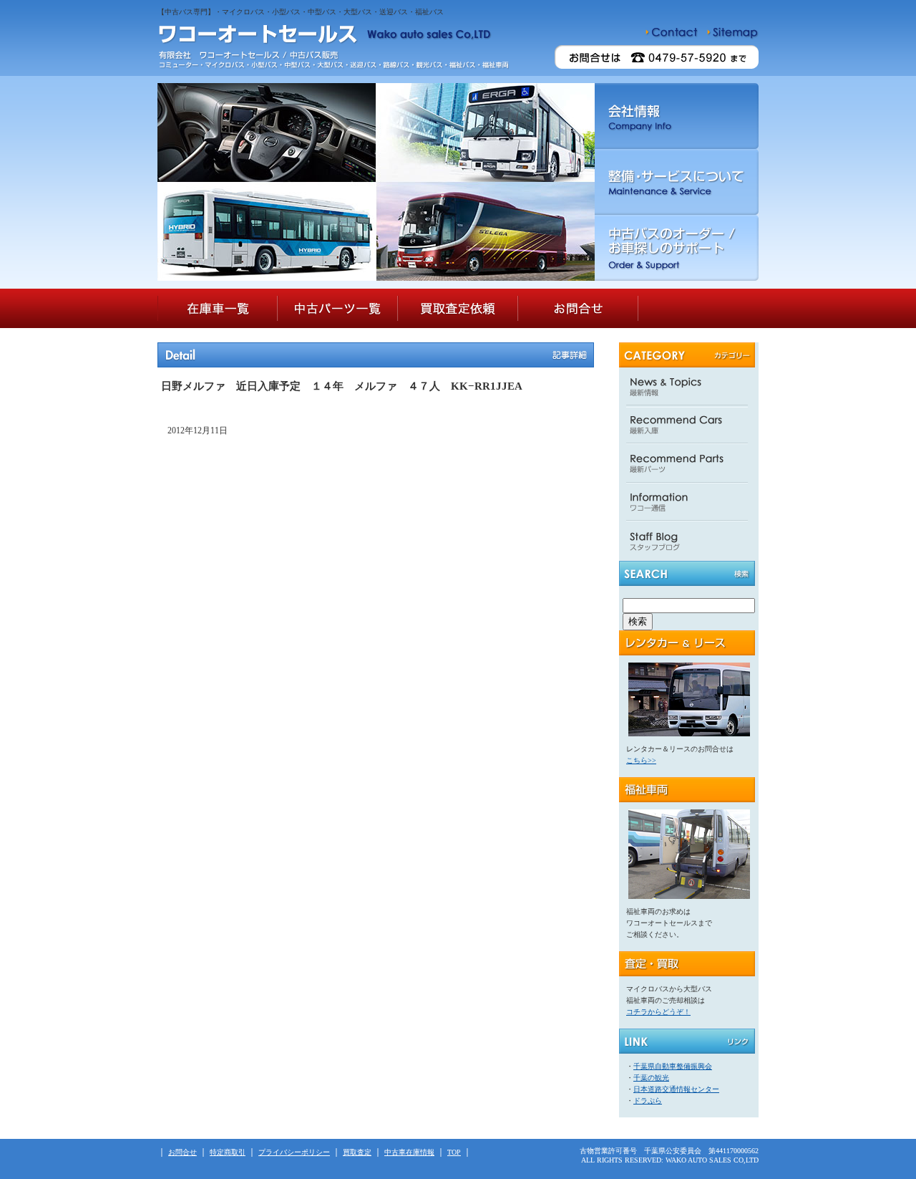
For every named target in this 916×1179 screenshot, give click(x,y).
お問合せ (182, 1152)
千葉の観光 (651, 1078)
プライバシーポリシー (294, 1152)
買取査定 (357, 1152)
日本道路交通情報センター (676, 1089)
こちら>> (641, 760)
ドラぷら (647, 1101)
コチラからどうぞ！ (658, 1012)
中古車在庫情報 (409, 1152)
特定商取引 (227, 1152)
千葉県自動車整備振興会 (672, 1066)
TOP (454, 1152)
